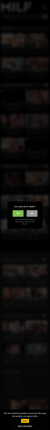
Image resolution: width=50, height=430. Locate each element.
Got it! (25, 421)
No (32, 213)
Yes (18, 213)
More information (25, 426)
